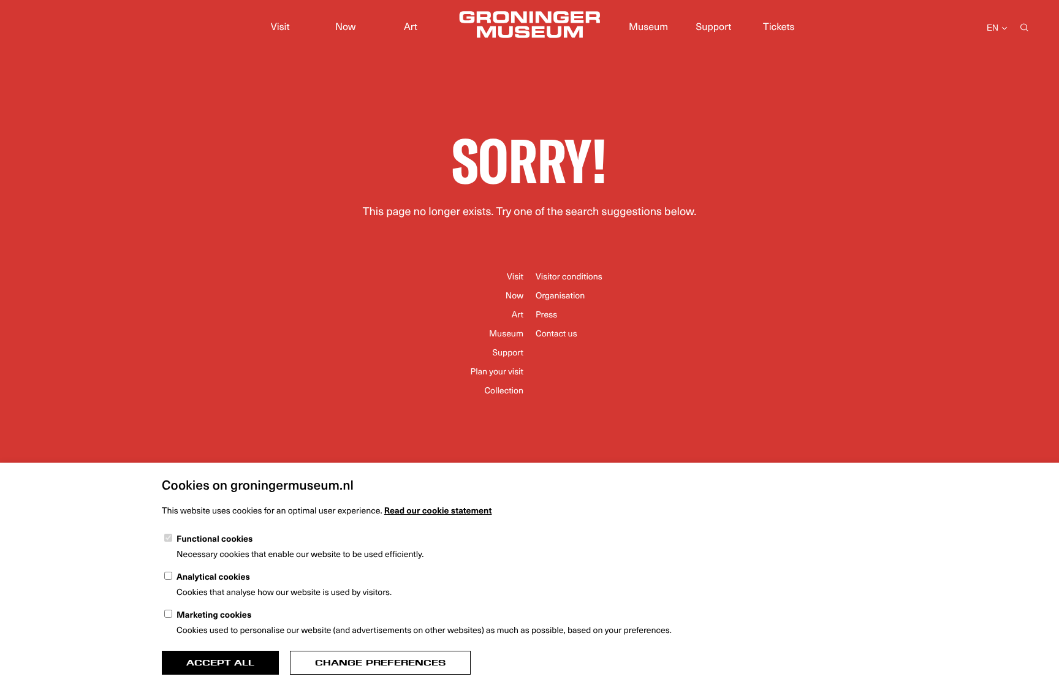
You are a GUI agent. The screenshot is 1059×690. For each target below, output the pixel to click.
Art (410, 26)
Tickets (778, 26)
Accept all (220, 662)
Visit (280, 26)
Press (546, 314)
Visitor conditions (569, 276)
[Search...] (1024, 28)
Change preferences (380, 662)
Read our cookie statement (438, 510)
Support (714, 26)
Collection (503, 390)
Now (345, 26)
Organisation (560, 295)
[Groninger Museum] (529, 26)
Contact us (556, 333)
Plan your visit (497, 371)
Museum (648, 26)
